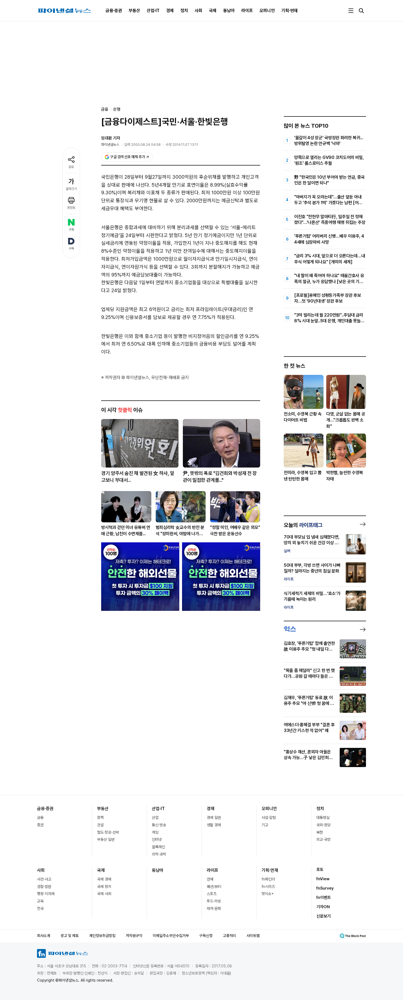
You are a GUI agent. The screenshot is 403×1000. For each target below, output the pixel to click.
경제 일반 (214, 817)
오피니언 (267, 10)
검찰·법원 (44, 886)
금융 (40, 817)
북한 (319, 832)
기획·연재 (289, 10)
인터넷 (157, 839)
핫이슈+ (268, 893)
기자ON (323, 906)
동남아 (229, 10)
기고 (265, 825)
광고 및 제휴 (70, 935)
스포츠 (212, 893)
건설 (100, 825)
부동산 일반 (106, 839)
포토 (319, 869)
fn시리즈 (268, 886)
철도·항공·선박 (108, 832)
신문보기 (323, 916)
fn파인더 (268, 879)
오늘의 (303, 525)
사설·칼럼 (269, 817)
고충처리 (229, 935)
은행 (116, 109)
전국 (40, 908)
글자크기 (71, 189)
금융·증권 (114, 10)
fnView (323, 878)
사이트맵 (253, 935)
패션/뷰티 (214, 886)
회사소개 (43, 935)
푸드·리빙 (214, 901)
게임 (155, 832)
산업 (155, 817)
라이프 (247, 10)
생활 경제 (214, 825)
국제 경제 (104, 879)
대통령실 (323, 817)
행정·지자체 (46, 893)
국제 (213, 10)
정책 (100, 817)
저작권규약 (134, 935)
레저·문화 (214, 908)
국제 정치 (104, 886)
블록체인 (158, 847)
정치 (184, 10)
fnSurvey (325, 888)
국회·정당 (323, 825)
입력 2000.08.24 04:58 (142, 145)
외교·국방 (323, 839)
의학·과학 (159, 854)
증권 (40, 825)
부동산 (134, 10)
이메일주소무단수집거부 (171, 935)
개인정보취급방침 (102, 935)
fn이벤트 (323, 897)
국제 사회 (104, 893)
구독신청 (205, 935)
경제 (170, 10)
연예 (210, 879)
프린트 (71, 208)
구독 (71, 230)
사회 (198, 10)
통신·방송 (159, 825)
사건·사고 (44, 879)
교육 (40, 901)
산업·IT (153, 10)
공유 (71, 167)
